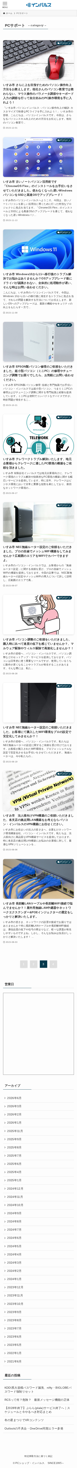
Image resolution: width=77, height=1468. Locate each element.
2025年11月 (15, 1131)
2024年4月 (14, 1254)
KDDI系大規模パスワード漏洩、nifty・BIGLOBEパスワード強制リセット (38, 1389)
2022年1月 (14, 1353)
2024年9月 (14, 1213)
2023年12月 (15, 1287)
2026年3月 (14, 1106)
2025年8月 (14, 1147)
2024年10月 (15, 1205)
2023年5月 (14, 1344)
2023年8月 (14, 1320)
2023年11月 (15, 1295)
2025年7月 (14, 1155)
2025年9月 (14, 1139)
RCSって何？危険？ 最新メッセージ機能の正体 (37, 1399)
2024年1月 (14, 1279)
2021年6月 (14, 1361)
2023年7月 (14, 1328)
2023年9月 (14, 1312)
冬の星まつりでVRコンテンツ (24, 1420)
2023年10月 (15, 1303)
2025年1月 (14, 1180)
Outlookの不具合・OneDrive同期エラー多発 (34, 1428)
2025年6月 (14, 1163)
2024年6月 (14, 1237)
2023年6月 (14, 1336)
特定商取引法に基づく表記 (38, 1456)
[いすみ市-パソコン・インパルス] (38, 5)
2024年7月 (14, 1229)
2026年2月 (14, 1114)
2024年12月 (15, 1188)
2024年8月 (14, 1221)
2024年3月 (14, 1262)
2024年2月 (14, 1270)
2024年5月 (14, 1246)
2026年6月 (14, 1098)
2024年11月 (15, 1196)
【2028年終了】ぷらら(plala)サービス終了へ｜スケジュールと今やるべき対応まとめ (37, 1410)
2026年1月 (14, 1122)
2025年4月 (14, 1172)
